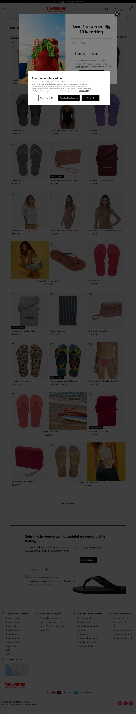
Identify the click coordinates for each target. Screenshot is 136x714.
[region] (69, 88)
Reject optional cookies (69, 98)
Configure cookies (47, 98)
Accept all (90, 98)
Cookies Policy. (84, 91)
